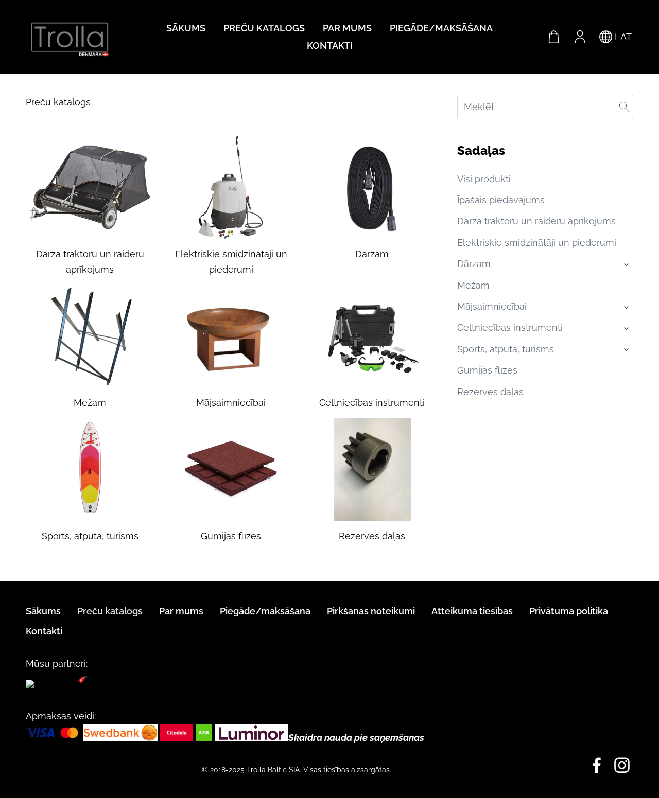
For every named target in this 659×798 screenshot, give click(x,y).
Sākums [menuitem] (185, 28)
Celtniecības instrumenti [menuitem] (510, 327)
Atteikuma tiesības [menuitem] (472, 611)
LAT (622, 36)
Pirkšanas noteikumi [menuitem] (371, 611)
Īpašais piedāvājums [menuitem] (501, 199)
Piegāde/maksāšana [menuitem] (441, 28)
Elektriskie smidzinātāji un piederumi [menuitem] (536, 242)
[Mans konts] (580, 37)
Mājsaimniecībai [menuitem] (492, 306)
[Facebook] (596, 765)
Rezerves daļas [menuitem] (490, 391)
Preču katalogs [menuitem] (264, 28)
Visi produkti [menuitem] (484, 178)
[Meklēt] (624, 107)
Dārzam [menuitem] (474, 263)
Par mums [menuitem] (347, 28)
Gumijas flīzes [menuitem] (487, 370)
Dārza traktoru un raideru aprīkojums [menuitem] (536, 221)
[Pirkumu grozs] (554, 37)
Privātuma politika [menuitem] (568, 611)
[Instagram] (622, 765)
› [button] (627, 264)
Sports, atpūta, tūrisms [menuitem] (505, 349)
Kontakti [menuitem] (330, 45)
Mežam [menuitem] (473, 285)
